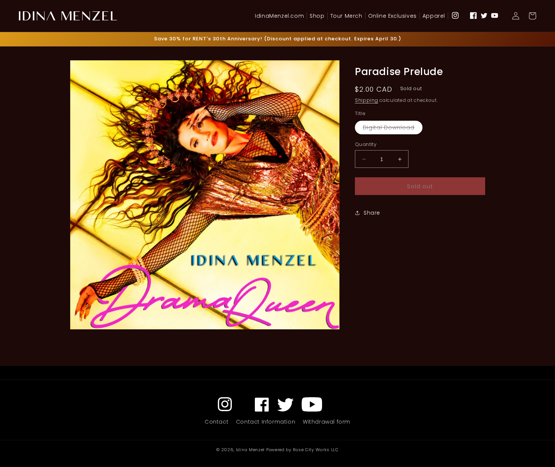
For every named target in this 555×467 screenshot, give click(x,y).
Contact (216, 422)
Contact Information (265, 422)
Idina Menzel (250, 450)
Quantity (365, 144)
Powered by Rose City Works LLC (302, 450)
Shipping (366, 100)
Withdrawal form (326, 422)
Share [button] (372, 212)
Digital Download (392, 128)
